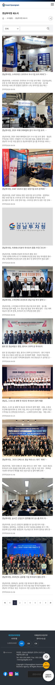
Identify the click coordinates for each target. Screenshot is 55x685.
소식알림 (10, 18)
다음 (45, 602)
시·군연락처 (46, 664)
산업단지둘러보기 (48, 676)
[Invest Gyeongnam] (10, 5)
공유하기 (51, 18)
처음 (4, 602)
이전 (9, 602)
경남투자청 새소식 (21, 18)
